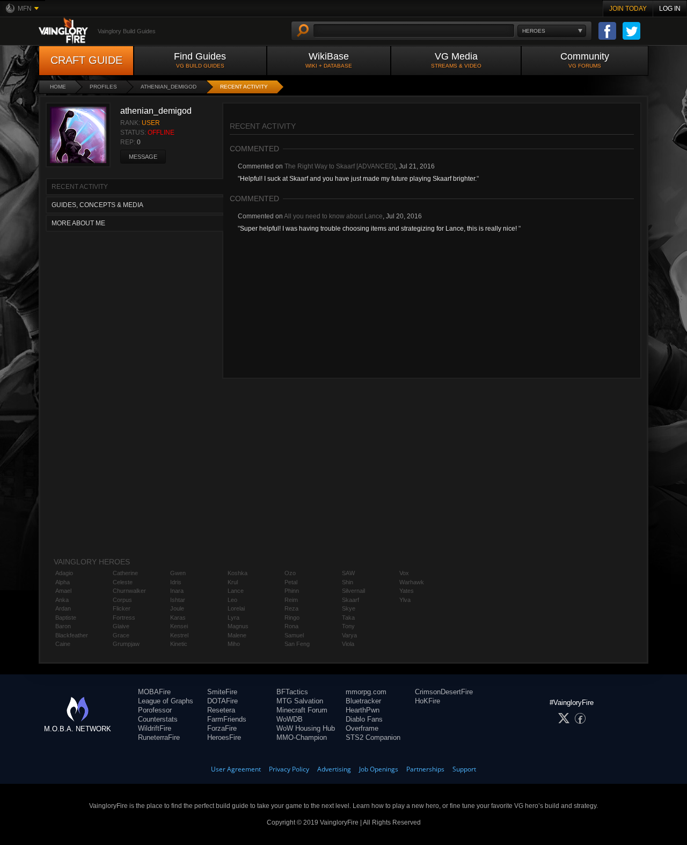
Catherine (125, 573)
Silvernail (353, 590)
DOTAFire (222, 701)
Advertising (334, 769)
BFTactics (292, 692)
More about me (78, 223)
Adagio (64, 573)
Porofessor (155, 710)
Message (143, 156)
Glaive (121, 626)
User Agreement (236, 769)
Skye (348, 608)
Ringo (291, 617)
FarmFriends (226, 719)
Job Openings (378, 769)
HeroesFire (224, 737)
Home (58, 87)
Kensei (179, 626)
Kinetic (178, 644)
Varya (349, 635)
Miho (234, 644)
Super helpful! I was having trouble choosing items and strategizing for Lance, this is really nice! (379, 228)
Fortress (124, 617)
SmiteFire (222, 692)
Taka (348, 617)
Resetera (221, 710)
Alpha (62, 582)
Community (584, 60)
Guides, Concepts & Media (97, 205)
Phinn (291, 590)
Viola (348, 644)
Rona (291, 626)
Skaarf (350, 600)
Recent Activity (244, 87)
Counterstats (158, 719)
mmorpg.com (366, 692)
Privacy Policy (289, 769)
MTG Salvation (299, 701)
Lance (236, 590)
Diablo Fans (364, 719)
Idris (175, 582)
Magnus (238, 626)
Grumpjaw (126, 644)
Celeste (123, 582)
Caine (62, 644)
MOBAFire (154, 692)
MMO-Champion (301, 737)
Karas (178, 617)
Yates (406, 590)
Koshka (237, 573)
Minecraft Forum (301, 710)
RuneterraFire (159, 737)
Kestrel (179, 635)
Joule (177, 608)
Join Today (628, 8)
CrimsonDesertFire (444, 692)
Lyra (233, 617)
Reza (291, 608)
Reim (291, 600)
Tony (348, 626)
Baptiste (65, 617)
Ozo (290, 573)
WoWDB (289, 719)
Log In (670, 8)
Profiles (103, 87)
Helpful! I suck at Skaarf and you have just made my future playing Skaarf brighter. (358, 178)
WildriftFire (154, 728)
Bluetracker (363, 701)
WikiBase (328, 60)
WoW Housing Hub (305, 728)
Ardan (63, 608)
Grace (121, 635)
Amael (63, 590)
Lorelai (236, 608)
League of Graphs (165, 701)
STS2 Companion (373, 737)
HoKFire (427, 701)
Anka (62, 600)
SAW (348, 573)
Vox (404, 573)
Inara (177, 590)
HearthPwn (362, 710)
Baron (63, 626)
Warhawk (411, 582)
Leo (232, 600)
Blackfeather (71, 635)
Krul (233, 582)
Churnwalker (129, 590)
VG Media (456, 60)
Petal (290, 582)
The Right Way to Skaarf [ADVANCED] (340, 166)
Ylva (405, 600)
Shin (347, 582)
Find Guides (200, 60)
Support (464, 769)
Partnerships (425, 769)
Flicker (121, 608)
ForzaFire (222, 728)
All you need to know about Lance (333, 216)
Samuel (294, 635)
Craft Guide (86, 60)
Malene (237, 635)
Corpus (122, 600)
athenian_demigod (168, 87)
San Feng (297, 644)
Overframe (362, 728)
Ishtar (177, 600)
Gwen (178, 573)
